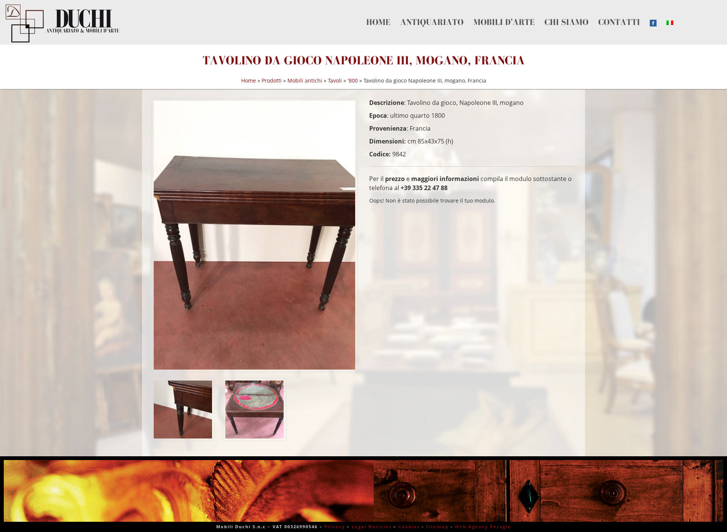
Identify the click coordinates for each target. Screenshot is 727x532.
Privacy (334, 526)
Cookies (409, 526)
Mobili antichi (304, 80)
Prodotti (272, 80)
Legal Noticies (372, 526)
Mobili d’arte (442, 14)
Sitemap (437, 526)
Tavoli (335, 80)
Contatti (508, 14)
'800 (353, 80)
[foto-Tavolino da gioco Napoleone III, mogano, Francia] (254, 235)
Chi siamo (478, 14)
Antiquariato (401, 14)
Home (370, 14)
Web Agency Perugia (483, 526)
